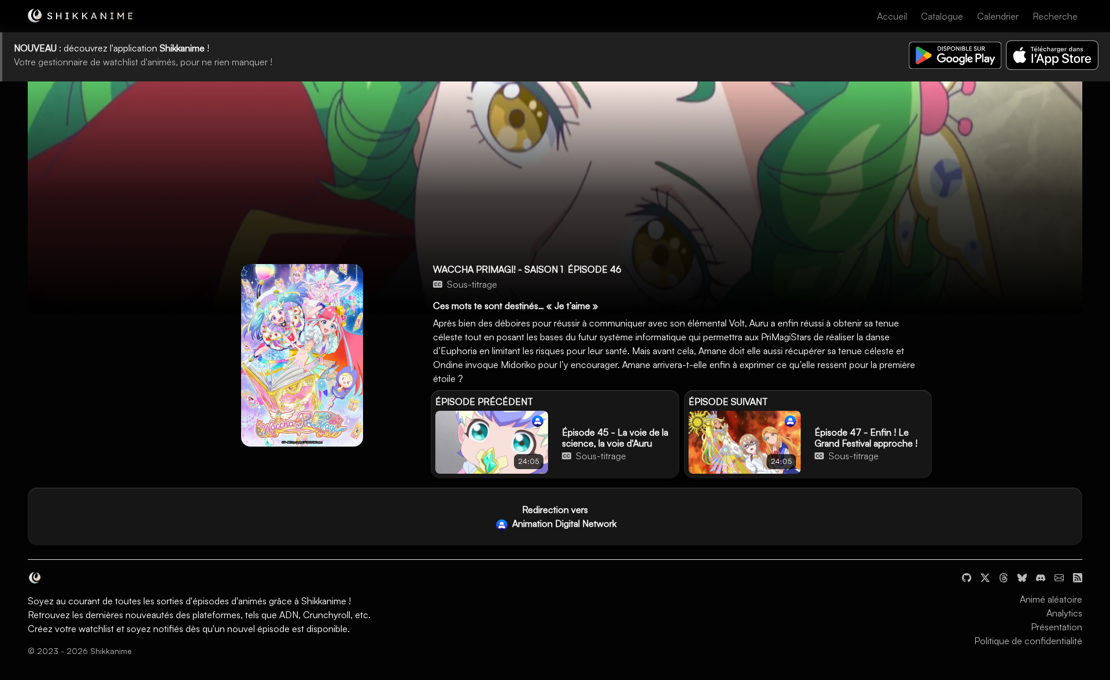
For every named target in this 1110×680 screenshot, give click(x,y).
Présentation (1056, 627)
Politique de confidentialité (1028, 640)
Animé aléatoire (1051, 599)
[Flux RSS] (1077, 576)
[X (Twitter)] (985, 576)
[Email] (1059, 576)
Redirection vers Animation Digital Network (563, 516)
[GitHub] (966, 576)
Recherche (1055, 16)
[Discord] (1040, 576)
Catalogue (942, 16)
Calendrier (998, 16)
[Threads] (1003, 576)
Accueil (892, 16)
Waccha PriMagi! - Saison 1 (498, 269)
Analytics (1064, 613)
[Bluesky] (1022, 576)
